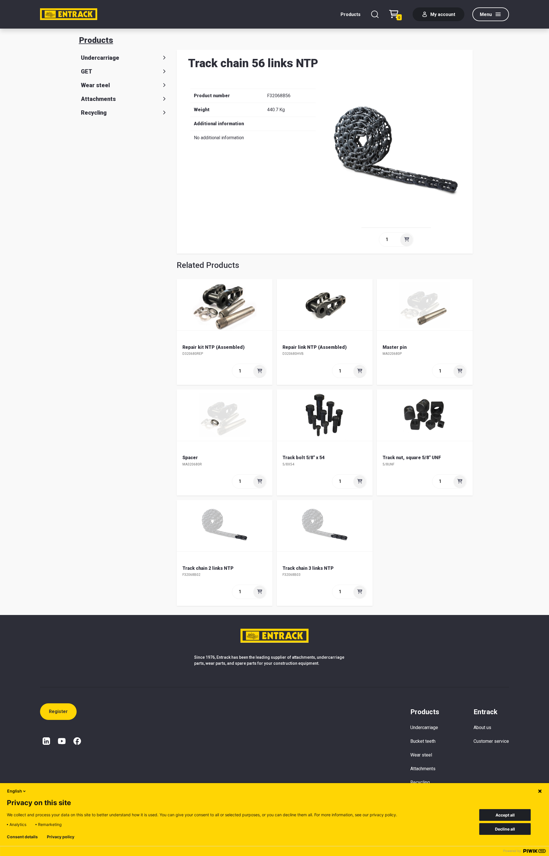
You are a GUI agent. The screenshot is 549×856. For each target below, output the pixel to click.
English (14, 791)
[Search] (375, 14)
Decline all (505, 829)
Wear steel (95, 85)
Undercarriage (100, 57)
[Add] (406, 239)
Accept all (505, 815)
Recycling (94, 112)
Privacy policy (60, 837)
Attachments (98, 98)
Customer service (491, 741)
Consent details (22, 837)
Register (58, 711)
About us (482, 727)
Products (351, 14)
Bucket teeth (422, 741)
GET (86, 71)
